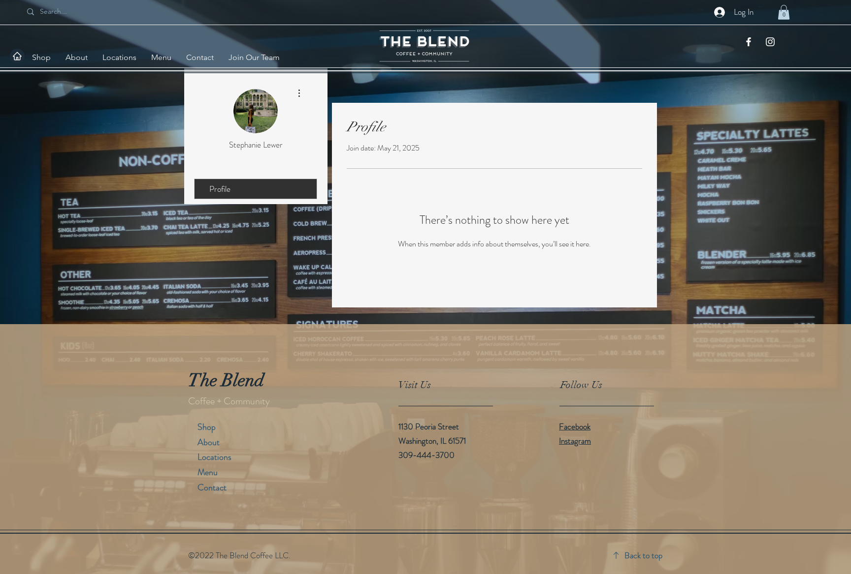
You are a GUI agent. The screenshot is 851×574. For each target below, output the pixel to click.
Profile (219, 189)
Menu (207, 472)
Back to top (643, 555)
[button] (784, 12)
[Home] (17, 56)
